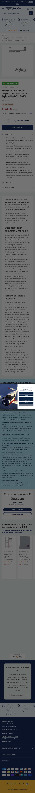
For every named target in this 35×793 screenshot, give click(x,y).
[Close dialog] (34, 385)
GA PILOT (26, 395)
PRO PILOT (26, 397)
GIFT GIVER (26, 402)
